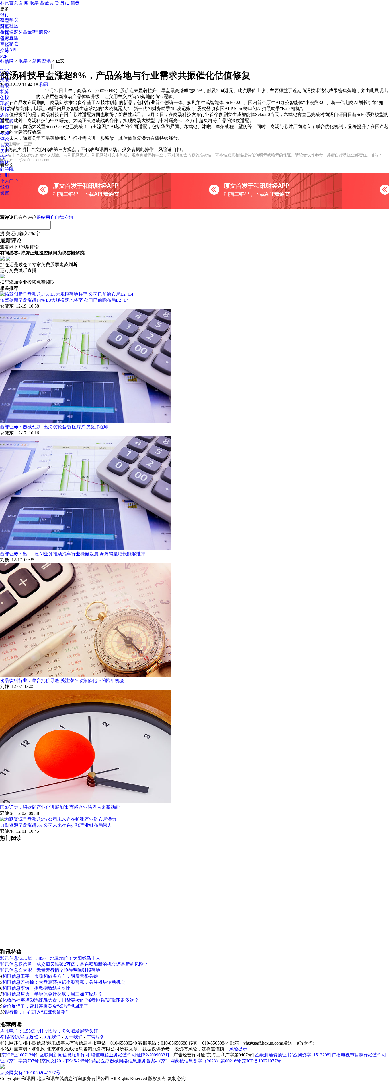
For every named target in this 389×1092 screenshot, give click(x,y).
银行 (4, 14)
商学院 (7, 169)
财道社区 (9, 25)
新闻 (23, 2)
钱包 (4, 187)
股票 (34, 2)
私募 (4, 91)
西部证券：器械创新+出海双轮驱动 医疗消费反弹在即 (54, 426)
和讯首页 (9, 2)
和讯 (43, 84)
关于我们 (73, 1037)
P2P (3, 56)
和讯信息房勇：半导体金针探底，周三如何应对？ (52, 994)
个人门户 (9, 181)
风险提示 (238, 1049)
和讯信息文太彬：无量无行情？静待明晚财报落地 (50, 970)
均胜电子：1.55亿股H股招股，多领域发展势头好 (49, 1031)
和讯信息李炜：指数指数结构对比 (36, 988)
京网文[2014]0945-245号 (65, 1060)
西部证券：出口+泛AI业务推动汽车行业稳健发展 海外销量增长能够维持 (72, 553)
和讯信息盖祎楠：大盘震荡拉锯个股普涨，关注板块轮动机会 (63, 982)
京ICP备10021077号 (261, 1060)
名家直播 (9, 37)
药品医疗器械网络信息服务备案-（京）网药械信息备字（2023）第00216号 (166, 1060)
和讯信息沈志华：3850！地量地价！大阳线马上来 (50, 958)
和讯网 (7, 60)
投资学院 (9, 19)
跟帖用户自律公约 (54, 217)
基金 (44, 2)
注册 (4, 175)
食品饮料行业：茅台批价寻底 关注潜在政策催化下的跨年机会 (62, 680)
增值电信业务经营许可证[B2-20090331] (130, 1054)
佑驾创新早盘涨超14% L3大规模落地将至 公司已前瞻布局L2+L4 (64, 300)
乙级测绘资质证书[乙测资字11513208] (293, 1054)
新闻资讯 (41, 60)
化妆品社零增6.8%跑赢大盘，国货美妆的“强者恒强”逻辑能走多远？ (70, 1000)
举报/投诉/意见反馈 (19, 1037)
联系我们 (51, 1037)
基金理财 (9, 31)
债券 (75, 2)
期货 (54, 2)
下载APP (9, 49)
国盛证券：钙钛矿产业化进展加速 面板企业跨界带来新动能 (60, 807)
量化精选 (9, 43)
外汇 (64, 2)
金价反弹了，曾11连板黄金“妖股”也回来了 (45, 1006)
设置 (4, 192)
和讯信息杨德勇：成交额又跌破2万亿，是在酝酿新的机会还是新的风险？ (74, 964)
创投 (4, 97)
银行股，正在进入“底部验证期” (36, 1012)
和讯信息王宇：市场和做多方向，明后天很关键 (50, 976)
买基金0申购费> (34, 31)
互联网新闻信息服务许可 (65, 1054)
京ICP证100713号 (18, 1054)
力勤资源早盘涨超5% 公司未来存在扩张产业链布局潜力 (56, 825)
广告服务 (95, 1037)
